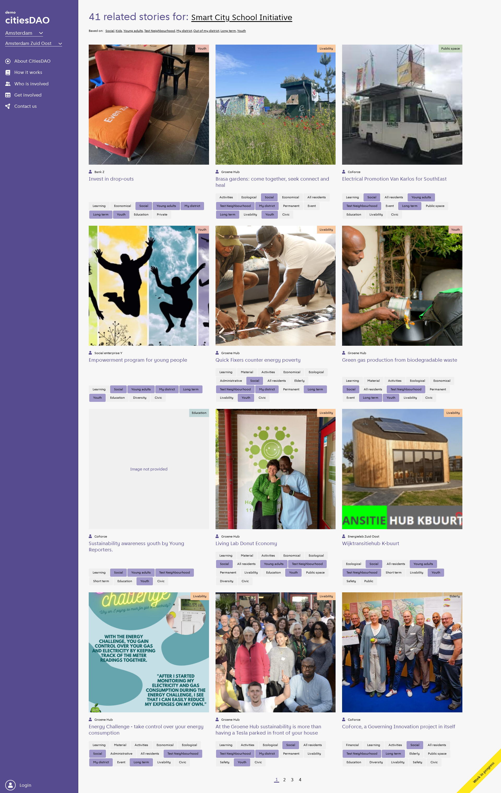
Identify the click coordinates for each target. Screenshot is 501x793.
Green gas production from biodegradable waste (399, 359)
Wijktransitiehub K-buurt (370, 543)
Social (109, 30)
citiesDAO (27, 18)
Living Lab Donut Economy (246, 543)
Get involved (27, 95)
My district (184, 30)
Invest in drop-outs (111, 178)
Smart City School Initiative (241, 17)
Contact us (25, 106)
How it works (28, 72)
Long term (228, 30)
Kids (119, 30)
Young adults (133, 30)
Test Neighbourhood (159, 30)
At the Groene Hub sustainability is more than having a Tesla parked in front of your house (268, 729)
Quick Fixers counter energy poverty (258, 359)
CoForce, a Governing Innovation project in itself (398, 726)
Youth (241, 30)
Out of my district (206, 30)
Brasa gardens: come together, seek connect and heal (272, 181)
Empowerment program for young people (138, 359)
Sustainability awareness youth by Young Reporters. (136, 546)
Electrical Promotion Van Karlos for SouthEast (394, 178)
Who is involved (31, 84)
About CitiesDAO (32, 61)
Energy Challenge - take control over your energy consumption (146, 729)
